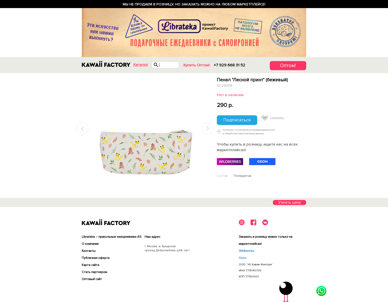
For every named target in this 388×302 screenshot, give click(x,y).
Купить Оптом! (196, 65)
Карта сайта (90, 265)
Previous (82, 128)
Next (207, 128)
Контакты (89, 251)
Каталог (140, 65)
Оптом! (288, 65)
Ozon (242, 258)
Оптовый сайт (92, 279)
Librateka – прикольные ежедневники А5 (111, 237)
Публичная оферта (96, 258)
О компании (90, 244)
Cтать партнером (94, 272)
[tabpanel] (145, 128)
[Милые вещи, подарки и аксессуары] (106, 64)
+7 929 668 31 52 (229, 65)
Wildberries (246, 251)
